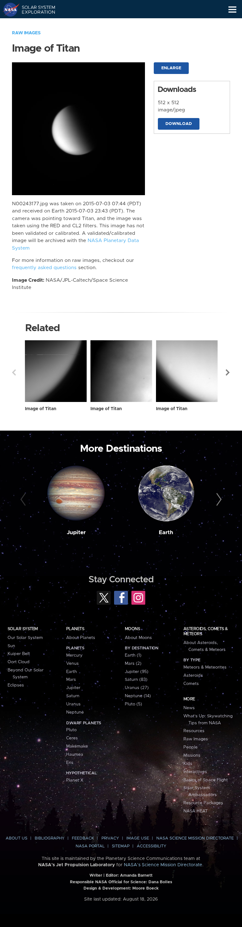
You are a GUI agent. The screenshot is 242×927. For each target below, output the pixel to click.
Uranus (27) (137, 688)
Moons (132, 629)
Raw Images (26, 33)
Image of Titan (40, 409)
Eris (69, 762)
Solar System (23, 629)
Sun (11, 646)
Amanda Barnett (136, 875)
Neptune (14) (138, 696)
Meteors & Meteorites (205, 667)
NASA (8, 9)
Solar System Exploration (34, 9)
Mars (71, 679)
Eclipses (16, 685)
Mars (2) (133, 663)
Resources (194, 731)
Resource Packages (203, 803)
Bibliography (50, 838)
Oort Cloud (19, 662)
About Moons (138, 638)
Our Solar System (25, 638)
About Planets (80, 638)
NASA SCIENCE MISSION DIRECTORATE (195, 838)
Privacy (110, 838)
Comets (191, 683)
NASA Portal (90, 846)
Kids (187, 763)
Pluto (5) (133, 704)
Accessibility (151, 846)
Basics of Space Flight (205, 780)
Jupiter (76, 532)
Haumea (74, 754)
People (190, 747)
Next (228, 372)
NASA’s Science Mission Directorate (163, 865)
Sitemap (121, 846)
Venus (72, 663)
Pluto (71, 730)
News (189, 708)
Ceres (72, 738)
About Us (16, 838)
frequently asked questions (44, 267)
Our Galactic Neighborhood (34, 24)
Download (178, 124)
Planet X (74, 780)
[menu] (232, 10)
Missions (191, 755)
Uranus (73, 704)
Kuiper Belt (19, 654)
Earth (166, 532)
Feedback (83, 838)
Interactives (195, 772)
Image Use (137, 838)
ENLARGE (171, 68)
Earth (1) (133, 655)
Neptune (75, 712)
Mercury (74, 655)
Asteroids (193, 675)
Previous (14, 372)
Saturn (72, 696)
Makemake (77, 746)
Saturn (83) (136, 679)
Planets (75, 629)
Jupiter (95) (136, 672)
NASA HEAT (195, 811)
